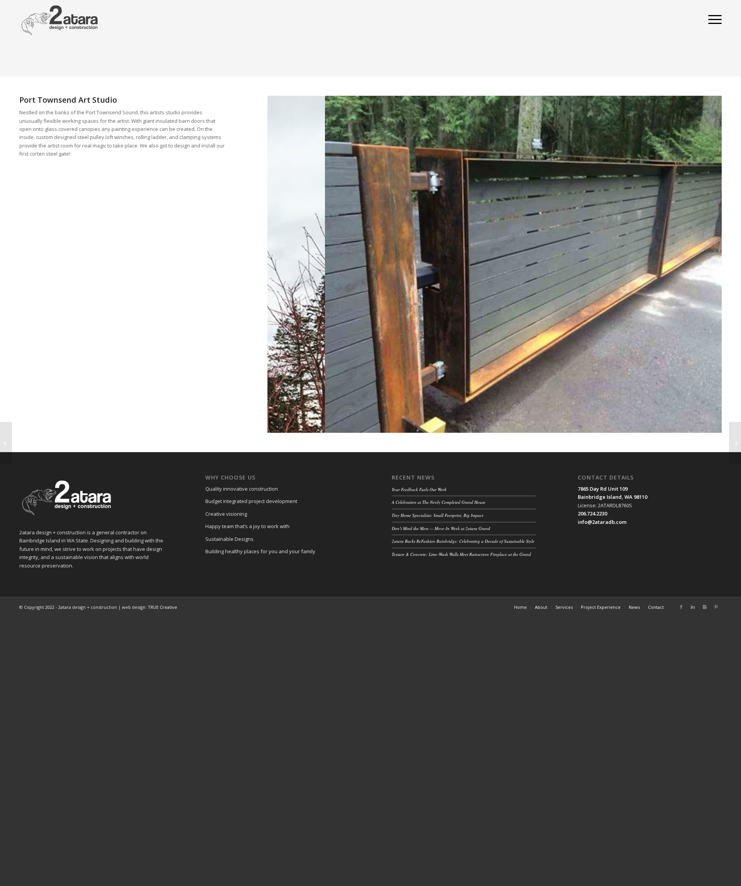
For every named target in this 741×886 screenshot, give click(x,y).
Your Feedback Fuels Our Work (419, 489)
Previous (284, 264)
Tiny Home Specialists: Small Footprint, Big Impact (437, 515)
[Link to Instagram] (704, 607)
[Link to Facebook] (681, 607)
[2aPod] (6, 443)
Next (704, 264)
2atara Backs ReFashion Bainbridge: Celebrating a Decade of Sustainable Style (463, 541)
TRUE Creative (162, 607)
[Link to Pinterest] (716, 607)
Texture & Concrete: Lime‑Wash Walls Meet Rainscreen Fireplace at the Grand (461, 554)
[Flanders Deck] (735, 443)
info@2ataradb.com (602, 521)
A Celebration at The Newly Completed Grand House (439, 502)
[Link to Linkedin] (693, 607)
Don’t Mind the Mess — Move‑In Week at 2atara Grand (441, 528)
